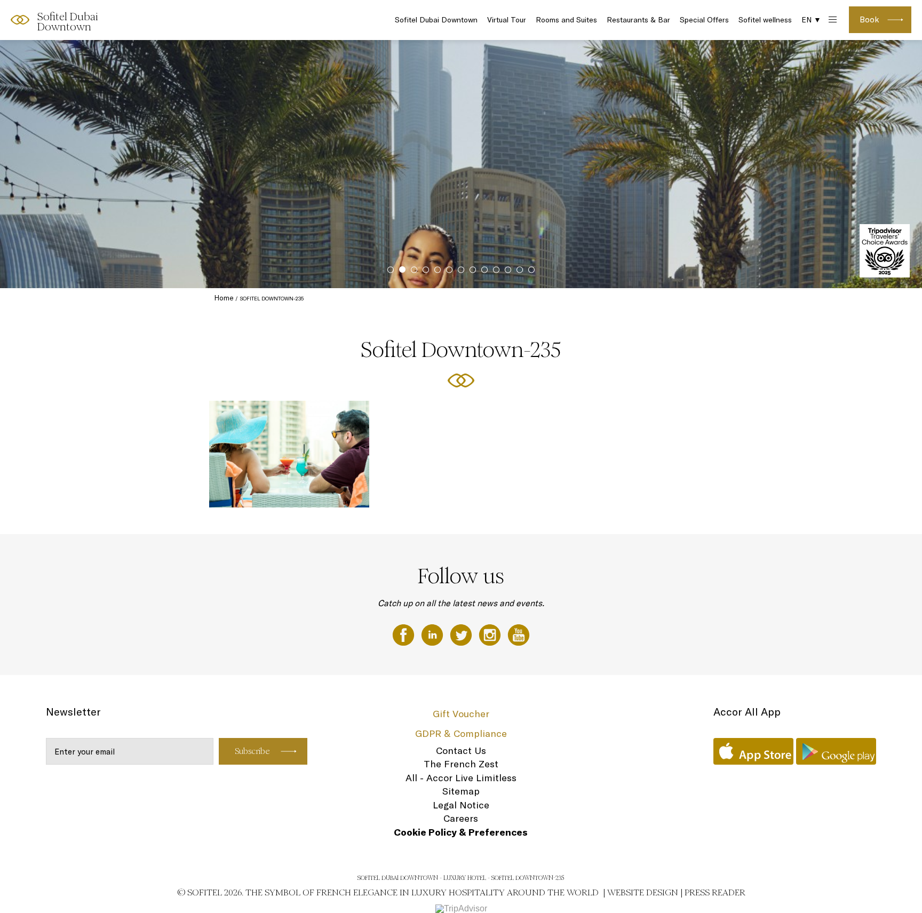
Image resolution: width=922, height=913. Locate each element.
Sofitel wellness (765, 20)
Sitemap (461, 791)
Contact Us (461, 750)
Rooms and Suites (566, 20)
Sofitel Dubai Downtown (436, 20)
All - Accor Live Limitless (461, 778)
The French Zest (461, 764)
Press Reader (715, 892)
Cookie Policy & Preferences (461, 832)
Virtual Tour (506, 20)
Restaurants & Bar (638, 20)
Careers (460, 818)
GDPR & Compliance (461, 733)
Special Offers (704, 20)
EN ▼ (811, 20)
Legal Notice (461, 805)
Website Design (642, 892)
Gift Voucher (461, 714)
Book (869, 19)
